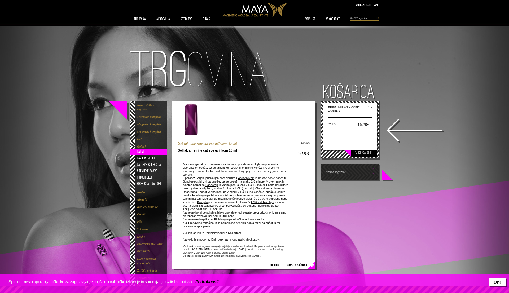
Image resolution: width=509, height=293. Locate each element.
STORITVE (186, 19)
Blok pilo (202, 202)
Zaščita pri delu (147, 270)
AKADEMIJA (163, 19)
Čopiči (141, 214)
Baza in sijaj (146, 158)
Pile (139, 222)
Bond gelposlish (193, 181)
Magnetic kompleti (149, 117)
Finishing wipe (201, 195)
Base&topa (190, 191)
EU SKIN (143, 251)
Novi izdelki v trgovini (145, 107)
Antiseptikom (246, 178)
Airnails (142, 199)
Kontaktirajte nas (367, 5)
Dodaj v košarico (297, 264)
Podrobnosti (206, 281)
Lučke (141, 236)
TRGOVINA (140, 19)
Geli (139, 139)
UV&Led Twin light (262, 202)
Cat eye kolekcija (149, 164)
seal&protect (251, 212)
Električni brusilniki (150, 244)
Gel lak (141, 146)
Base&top (211, 185)
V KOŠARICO (333, 19)
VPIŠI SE (310, 19)
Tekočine (142, 229)
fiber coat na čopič (149, 183)
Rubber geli (144, 177)
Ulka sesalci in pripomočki (146, 261)
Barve (140, 152)
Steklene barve (147, 171)
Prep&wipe (195, 222)
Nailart (141, 192)
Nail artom (234, 232)
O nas (206, 19)
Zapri (498, 282)
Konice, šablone (147, 207)
